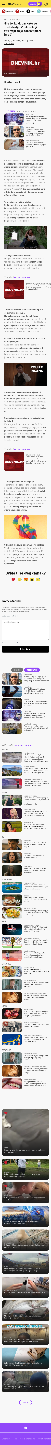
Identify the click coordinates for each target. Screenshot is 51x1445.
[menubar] (46, 3)
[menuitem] (46, 4)
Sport (32, 11)
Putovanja (45, 11)
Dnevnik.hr (9, 11)
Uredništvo (7, 1438)
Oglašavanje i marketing (25, 1438)
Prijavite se (25, 649)
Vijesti (22, 11)
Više (25, 1402)
